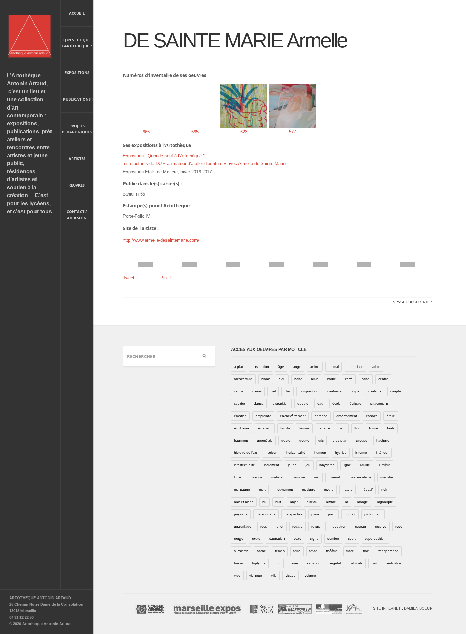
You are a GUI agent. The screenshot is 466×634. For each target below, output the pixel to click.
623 (243, 131)
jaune (292, 465)
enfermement (346, 416)
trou (278, 563)
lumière (384, 465)
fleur (342, 428)
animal (334, 367)
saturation (277, 539)
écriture (355, 403)
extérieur (265, 428)
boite (298, 379)
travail (238, 563)
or (346, 502)
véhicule (356, 563)
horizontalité (295, 453)
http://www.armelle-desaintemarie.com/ (161, 240)
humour (320, 453)
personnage (266, 514)
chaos (257, 391)
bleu (282, 379)
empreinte (263, 416)
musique (308, 489)
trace (350, 551)
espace (372, 416)
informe (361, 453)
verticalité (393, 563)
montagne (242, 489)
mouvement (284, 489)
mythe (329, 489)
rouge (238, 539)
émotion (240, 416)
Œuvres (77, 185)
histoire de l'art (245, 453)
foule (391, 428)
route (256, 539)
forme (373, 428)
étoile (391, 416)
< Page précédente (411, 302)
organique (385, 502)
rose (398, 526)
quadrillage (242, 526)
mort (262, 489)
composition (309, 391)
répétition (339, 526)
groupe (361, 440)
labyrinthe (327, 465)
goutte (304, 440)
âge (281, 367)
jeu (308, 465)
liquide (365, 465)
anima (315, 367)
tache (261, 551)
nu (264, 502)
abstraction (260, 367)
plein (315, 514)
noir (384, 489)
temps (280, 551)
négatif (367, 489)
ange (297, 367)
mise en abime (360, 477)
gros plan (340, 440)
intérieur (382, 453)
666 (146, 131)
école (336, 403)
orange (362, 502)
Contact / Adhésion (77, 214)
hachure (382, 440)
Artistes (77, 158)
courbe (239, 403)
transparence (388, 551)
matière (277, 477)
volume (310, 575)
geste (285, 440)
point (332, 514)
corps (355, 391)
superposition (375, 539)
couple (395, 391)
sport (352, 539)
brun (314, 379)
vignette (255, 575)
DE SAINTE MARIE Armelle (235, 40)
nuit (278, 502)
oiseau (312, 502)
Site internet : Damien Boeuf (402, 608)
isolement (271, 465)
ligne (347, 465)
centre (383, 379)
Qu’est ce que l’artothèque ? (77, 43)
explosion (241, 428)
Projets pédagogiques (77, 129)
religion (317, 526)
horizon (271, 453)
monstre (386, 477)
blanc (265, 379)
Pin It (165, 277)
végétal (335, 563)
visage (291, 575)
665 (195, 131)
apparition (355, 367)
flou (357, 428)
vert (374, 563)
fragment (241, 440)
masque (256, 477)
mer (317, 477)
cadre (331, 379)
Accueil (77, 13)
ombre (331, 502)
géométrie (265, 440)
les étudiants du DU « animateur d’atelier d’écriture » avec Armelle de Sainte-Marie (204, 163)
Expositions (76, 72)
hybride (341, 453)
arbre (376, 367)
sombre (333, 539)
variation (313, 563)
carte (365, 379)
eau (320, 403)
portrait (350, 514)
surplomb (241, 551)
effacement (379, 403)
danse (259, 403)
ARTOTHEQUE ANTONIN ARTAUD (40, 598)
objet (294, 502)
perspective (294, 514)
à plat (238, 367)
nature (348, 489)
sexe (297, 539)
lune (237, 477)
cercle (238, 391)
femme (304, 428)
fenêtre (324, 428)
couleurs (374, 391)
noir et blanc (243, 502)
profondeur (373, 514)
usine (294, 563)
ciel (273, 391)
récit (263, 526)
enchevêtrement (293, 416)
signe (314, 539)
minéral (334, 477)
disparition (281, 403)
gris (321, 440)
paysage (241, 514)
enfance (321, 416)
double (302, 403)
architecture (243, 379)
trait (366, 551)
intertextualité (244, 465)
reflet (279, 526)
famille (285, 428)
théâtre (331, 551)
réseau (360, 526)
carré (349, 379)
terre (297, 551)
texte (313, 551)
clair (288, 391)
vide (237, 575)
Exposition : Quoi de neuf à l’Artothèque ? (164, 155)
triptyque (259, 563)
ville (274, 575)
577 (292, 131)
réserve (381, 526)
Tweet (128, 277)
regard (297, 526)
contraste (334, 391)
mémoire (298, 477)
